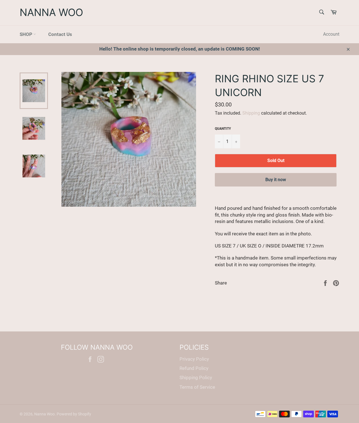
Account (331, 34)
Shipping (251, 113)
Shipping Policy (196, 377)
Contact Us (60, 34)
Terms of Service (197, 387)
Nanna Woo (51, 12)
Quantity (223, 129)
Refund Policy (194, 368)
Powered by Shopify (74, 414)
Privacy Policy (194, 359)
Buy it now (275, 179)
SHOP (26, 34)
